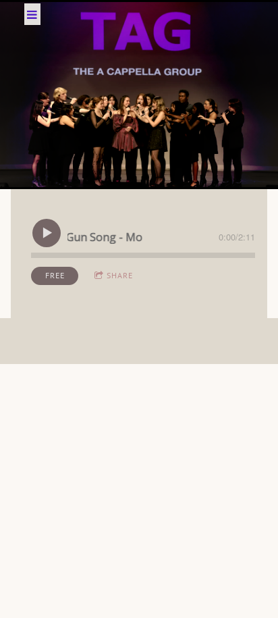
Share (120, 275)
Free (55, 275)
